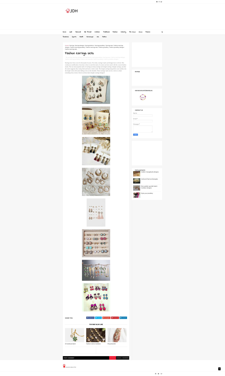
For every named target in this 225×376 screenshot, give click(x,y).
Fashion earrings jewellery (77, 47)
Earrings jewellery (100, 45)
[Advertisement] (130, 17)
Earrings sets (109, 45)
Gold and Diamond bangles (149, 179)
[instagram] (156, 2)
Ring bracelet (111, 344)
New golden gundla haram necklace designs (149, 187)
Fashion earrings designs (118, 57)
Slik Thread (87, 32)
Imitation (97, 32)
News (140, 32)
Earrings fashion (89, 45)
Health (81, 37)
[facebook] (158, 374)
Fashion (115, 32)
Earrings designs (79, 45)
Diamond (78, 32)
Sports (74, 37)
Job (98, 37)
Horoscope (89, 37)
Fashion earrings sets (92, 47)
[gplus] (161, 2)
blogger (112, 357)
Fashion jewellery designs (116, 47)
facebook (125, 357)
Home (64, 32)
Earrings (72, 45)
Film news (132, 32)
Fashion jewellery (104, 47)
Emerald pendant (70, 344)
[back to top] (219, 368)
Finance (148, 32)
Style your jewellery (147, 193)
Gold (70, 32)
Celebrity (123, 32)
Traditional (106, 32)
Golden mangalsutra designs (150, 172)
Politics (104, 37)
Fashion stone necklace (93, 344)
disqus (119, 357)
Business (66, 37)
